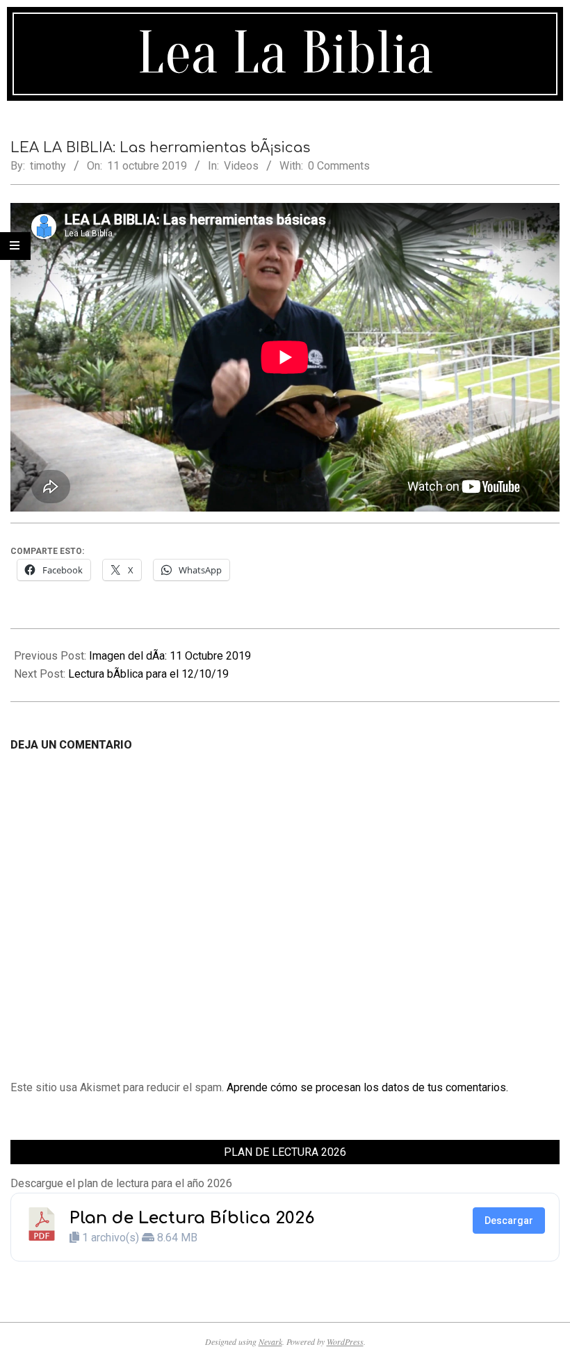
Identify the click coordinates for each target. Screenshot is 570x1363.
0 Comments (339, 165)
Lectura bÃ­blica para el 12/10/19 (148, 673)
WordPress (345, 1341)
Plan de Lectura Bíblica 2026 (192, 1218)
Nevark (270, 1341)
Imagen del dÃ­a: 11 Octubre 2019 (170, 655)
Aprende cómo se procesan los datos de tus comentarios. (367, 1087)
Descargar (508, 1220)
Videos (241, 165)
